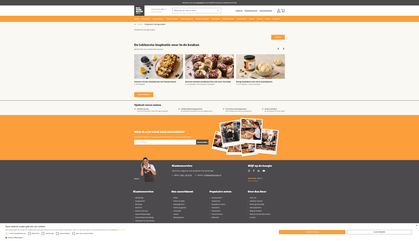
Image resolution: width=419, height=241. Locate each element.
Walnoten (215, 217)
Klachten (138, 208)
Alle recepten (143, 94)
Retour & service (141, 211)
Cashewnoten (216, 198)
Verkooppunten (265, 11)
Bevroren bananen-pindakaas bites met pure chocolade (208, 82)
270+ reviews (156, 12)
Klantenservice (251, 11)
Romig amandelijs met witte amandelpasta (254, 82)
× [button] (416, 225)
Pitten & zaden (179, 201)
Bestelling (139, 198)
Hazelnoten (215, 201)
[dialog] (209, 232)
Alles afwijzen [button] (379, 232)
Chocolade (177, 211)
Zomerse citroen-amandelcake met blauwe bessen (155, 82)
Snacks (176, 214)
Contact (252, 217)
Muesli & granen (179, 208)
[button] (65, 237)
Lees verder (122, 230)
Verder (278, 37)
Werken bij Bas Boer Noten (259, 214)
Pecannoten (216, 211)
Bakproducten (178, 217)
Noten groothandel (256, 204)
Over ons (252, 198)
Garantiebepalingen (143, 214)
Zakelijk (239, 11)
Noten (140, 24)
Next (284, 49)
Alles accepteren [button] (312, 232)
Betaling (138, 204)
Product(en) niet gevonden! (155, 24)
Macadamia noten (218, 204)
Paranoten (215, 208)
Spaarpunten (140, 201)
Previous (278, 49)
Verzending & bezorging (144, 217)
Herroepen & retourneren (145, 221)
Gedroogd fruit (179, 204)
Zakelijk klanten (256, 201)
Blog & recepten (255, 211)
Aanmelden (202, 142)
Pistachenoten (217, 214)
